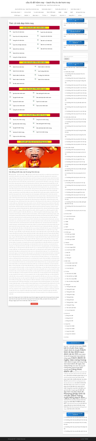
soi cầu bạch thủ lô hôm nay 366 (21, 246)
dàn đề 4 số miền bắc (46, 40)
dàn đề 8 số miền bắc (18, 53)
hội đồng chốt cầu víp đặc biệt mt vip (76, 156)
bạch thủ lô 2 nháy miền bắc (20, 36)
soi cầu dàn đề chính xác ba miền (73, 403)
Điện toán (35, 15)
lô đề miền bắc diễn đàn (17, 228)
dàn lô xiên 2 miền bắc (19, 75)
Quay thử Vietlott (70, 334)
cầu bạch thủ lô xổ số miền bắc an (48, 183)
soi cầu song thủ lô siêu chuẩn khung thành (40, 281)
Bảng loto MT (69, 318)
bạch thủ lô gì (55, 174)
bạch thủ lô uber (46, 178)
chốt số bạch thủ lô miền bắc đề (23, 199)
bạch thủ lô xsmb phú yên (40, 179)
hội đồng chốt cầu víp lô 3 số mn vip (75, 195)
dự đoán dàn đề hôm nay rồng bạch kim (76, 381)
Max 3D (68, 252)
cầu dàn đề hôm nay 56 (78, 371)
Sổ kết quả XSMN (70, 239)
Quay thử (71, 15)
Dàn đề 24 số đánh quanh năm (75, 375)
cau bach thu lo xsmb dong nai (31, 190)
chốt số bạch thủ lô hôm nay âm (19, 196)
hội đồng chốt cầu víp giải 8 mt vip (75, 159)
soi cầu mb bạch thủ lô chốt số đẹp (33, 267)
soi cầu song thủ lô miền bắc (42, 274)
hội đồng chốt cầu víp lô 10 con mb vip (76, 85)
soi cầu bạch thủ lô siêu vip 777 (41, 251)
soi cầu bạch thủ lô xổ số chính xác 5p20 (43, 253)
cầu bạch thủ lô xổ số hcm (33, 183)
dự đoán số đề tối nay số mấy (77, 384)
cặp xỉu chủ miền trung (19, 136)
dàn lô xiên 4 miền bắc (44, 67)
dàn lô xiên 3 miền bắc (19, 79)
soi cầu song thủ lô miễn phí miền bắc (31, 279)
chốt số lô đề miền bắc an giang (51, 208)
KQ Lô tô (62, 15)
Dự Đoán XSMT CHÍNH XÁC (77, 377)
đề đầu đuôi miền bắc (18, 83)
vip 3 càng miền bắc (43, 71)
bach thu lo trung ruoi (36, 178)
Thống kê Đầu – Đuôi (71, 302)
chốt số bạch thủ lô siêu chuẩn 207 (27, 201)
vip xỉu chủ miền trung (19, 119)
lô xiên (80, 390)
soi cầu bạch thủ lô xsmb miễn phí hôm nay (36, 262)
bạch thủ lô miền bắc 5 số (15, 176)
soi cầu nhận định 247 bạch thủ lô (49, 267)
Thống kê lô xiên (70, 292)
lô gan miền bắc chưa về (42, 233)
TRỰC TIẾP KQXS (51, 12)
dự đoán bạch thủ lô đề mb (47, 215)
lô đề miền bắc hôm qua (45, 228)
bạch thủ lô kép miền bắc (19, 44)
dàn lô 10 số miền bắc (43, 79)
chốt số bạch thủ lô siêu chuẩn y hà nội (27, 203)
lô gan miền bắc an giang (53, 231)
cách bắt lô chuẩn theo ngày (75, 347)
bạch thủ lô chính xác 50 (33, 174)
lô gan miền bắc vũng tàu (34, 238)
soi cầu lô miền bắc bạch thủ (51, 265)
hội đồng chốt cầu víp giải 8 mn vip (75, 192)
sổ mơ (80, 15)
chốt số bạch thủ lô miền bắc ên (38, 199)
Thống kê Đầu (69, 297)
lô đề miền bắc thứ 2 (41, 229)
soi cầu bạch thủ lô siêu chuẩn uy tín (26, 249)
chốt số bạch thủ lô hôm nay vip (19, 197)
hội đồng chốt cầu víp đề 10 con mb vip (76, 95)
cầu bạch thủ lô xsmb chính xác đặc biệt (41, 188)
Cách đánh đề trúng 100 (78, 365)
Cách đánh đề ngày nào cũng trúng (74, 365)
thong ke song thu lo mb (42, 292)
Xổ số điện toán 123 (71, 265)
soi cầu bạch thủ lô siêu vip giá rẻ (25, 253)
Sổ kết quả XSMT (70, 237)
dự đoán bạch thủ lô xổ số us (23, 221)
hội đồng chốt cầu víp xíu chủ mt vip (75, 177)
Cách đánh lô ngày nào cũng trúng (75, 358)
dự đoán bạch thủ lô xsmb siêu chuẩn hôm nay (31, 222)
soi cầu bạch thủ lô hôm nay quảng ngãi (39, 246)
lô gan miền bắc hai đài (16, 235)
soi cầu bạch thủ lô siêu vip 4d (26, 251)
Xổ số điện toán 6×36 (71, 263)
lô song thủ (18, 242)
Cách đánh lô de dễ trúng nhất (75, 355)
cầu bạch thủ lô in (31, 181)
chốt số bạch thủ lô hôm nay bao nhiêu (36, 196)
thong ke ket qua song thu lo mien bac (26, 292)
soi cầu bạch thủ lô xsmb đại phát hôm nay (31, 260)
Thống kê (53, 15)
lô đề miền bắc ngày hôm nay (18, 229)
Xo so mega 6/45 (70, 247)
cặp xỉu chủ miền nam (19, 105)
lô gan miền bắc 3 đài (41, 231)
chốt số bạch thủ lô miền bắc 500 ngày (37, 197)
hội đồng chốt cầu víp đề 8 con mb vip (76, 93)
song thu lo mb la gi (39, 288)
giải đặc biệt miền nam (19, 93)
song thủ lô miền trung (42, 119)
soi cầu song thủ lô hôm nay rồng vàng (49, 272)
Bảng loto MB (69, 315)
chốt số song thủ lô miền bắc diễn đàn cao (23, 212)
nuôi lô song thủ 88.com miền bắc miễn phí (41, 242)
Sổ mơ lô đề (28, 12)
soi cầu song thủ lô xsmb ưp (47, 285)
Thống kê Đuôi (70, 299)
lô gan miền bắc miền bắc (42, 235)
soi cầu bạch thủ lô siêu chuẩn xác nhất (45, 249)
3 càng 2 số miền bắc (43, 75)
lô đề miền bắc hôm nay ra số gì (31, 228)
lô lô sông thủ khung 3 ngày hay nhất (33, 240)
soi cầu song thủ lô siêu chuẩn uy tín (47, 283)
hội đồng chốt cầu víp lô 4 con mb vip (76, 111)
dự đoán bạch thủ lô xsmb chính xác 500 (40, 221)
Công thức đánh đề (73, 370)
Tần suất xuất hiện (71, 307)
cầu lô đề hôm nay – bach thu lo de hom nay (48, 2)
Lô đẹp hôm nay (50, 229)
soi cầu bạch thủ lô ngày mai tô (43, 247)
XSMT (71, 12)
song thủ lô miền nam (19, 109)
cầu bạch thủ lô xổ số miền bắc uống (21, 187)
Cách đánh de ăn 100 (74, 353)
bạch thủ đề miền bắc (46, 32)
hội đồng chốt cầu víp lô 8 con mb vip (76, 119)
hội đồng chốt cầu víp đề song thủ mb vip (76, 417)
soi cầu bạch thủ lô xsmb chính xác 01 (21, 258)
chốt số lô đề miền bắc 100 (23, 208)
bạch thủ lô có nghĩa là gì (45, 174)
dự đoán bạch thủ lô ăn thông (33, 215)
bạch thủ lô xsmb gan (18, 179)
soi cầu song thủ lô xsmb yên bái (29, 287)
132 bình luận (21, 174)
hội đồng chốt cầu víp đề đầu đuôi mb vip (76, 431)
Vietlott (26, 15)
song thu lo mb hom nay (27, 288)
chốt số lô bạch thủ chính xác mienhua (41, 206)
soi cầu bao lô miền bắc (43, 263)
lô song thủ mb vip (26, 242)
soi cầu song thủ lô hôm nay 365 (24, 271)
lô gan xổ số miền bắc (45, 238)
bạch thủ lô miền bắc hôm (28, 176)
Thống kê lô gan (70, 289)
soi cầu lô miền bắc (39, 265)
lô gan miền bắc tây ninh (18, 237)
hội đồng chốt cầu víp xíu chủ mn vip (76, 210)
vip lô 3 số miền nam (41, 101)
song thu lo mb (17, 288)
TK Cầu (44, 15)
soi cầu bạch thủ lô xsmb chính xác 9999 (40, 258)
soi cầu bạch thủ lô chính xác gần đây (20, 244)
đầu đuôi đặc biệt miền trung (44, 128)
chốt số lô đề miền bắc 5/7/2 (36, 208)
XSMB (59, 12)
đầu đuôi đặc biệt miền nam (43, 97)
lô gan (76, 390)
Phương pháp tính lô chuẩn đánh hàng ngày (74, 395)
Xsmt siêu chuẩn (75, 9)
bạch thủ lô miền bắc (18, 32)
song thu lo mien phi (37, 290)
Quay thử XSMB (70, 326)
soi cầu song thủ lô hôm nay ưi (16, 274)
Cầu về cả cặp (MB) (71, 278)
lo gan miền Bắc (18, 231)
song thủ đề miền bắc (46, 36)
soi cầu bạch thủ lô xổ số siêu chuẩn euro (39, 256)
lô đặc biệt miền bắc (47, 226)
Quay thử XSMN (70, 328)
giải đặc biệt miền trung (19, 123)
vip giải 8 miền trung (18, 128)
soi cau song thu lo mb (29, 274)
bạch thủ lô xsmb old (28, 179)
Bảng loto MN (69, 320)
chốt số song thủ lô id (41, 210)
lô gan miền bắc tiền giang (20, 238)
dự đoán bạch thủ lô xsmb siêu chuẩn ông (47, 224)
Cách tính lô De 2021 (75, 350)
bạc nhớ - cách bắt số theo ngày (73, 346)
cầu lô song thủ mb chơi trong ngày (30, 194)
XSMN (65, 12)
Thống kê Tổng (70, 305)
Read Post (34, 303)
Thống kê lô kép (70, 294)
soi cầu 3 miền (75, 402)
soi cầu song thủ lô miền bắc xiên (45, 278)
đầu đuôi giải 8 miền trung (43, 123)
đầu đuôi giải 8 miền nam (43, 93)
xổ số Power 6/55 (70, 250)
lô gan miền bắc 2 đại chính (28, 231)
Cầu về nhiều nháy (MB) (72, 281)
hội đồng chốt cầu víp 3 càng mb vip (75, 78)
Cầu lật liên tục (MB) (71, 276)
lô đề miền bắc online (30, 229)
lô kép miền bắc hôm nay (17, 240)
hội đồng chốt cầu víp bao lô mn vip (75, 182)
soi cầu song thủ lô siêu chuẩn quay (29, 283)
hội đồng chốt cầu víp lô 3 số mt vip (75, 161)
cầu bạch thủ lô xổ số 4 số (21, 183)
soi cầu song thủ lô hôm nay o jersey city (29, 272)
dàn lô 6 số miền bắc (18, 67)
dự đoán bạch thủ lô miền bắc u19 (32, 219)
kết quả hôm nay (80, 12)
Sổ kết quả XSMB (70, 234)
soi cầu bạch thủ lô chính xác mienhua (39, 244)
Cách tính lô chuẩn (72, 350)
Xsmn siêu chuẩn (15, 12)
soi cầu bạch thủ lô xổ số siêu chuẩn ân (20, 256)
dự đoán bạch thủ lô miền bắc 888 (47, 217)
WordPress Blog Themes (75, 438)
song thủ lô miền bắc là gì (26, 290)
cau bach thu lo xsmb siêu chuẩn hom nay (23, 192)
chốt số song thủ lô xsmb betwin (29, 213)
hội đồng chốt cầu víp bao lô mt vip (75, 149)
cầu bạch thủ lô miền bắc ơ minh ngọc (45, 181)
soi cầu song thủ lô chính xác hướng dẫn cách (36, 269)
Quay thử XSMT (70, 331)
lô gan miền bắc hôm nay (29, 235)
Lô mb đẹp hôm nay (47, 240)
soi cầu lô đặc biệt (15, 265)
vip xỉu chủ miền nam (42, 105)
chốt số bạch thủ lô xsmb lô (47, 204)
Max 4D (68, 255)
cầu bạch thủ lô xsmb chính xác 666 (22, 188)
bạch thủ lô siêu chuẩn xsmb (24, 178)
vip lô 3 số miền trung (42, 132)
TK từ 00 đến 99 (70, 310)
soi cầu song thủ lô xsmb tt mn (32, 285)
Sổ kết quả (17, 15)
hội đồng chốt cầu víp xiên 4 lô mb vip (76, 144)
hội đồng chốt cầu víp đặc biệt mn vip (76, 189)
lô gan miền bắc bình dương (16, 233)
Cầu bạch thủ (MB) (71, 273)
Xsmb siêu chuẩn (46, 9)
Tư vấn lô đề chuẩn (39, 12)
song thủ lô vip (12, 292)
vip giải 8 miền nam (18, 97)
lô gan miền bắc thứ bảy (41, 237)
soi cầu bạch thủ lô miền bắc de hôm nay (26, 247)
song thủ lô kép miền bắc (19, 57)
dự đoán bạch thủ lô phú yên (47, 219)
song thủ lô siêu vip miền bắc (50, 290)
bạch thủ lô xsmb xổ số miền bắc (19, 181)
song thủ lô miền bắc (18, 40)
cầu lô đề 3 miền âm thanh (74, 373)
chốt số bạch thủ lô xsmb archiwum (32, 204)
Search (66, 59)
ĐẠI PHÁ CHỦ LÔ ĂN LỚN (73, 409)
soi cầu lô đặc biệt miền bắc (27, 265)
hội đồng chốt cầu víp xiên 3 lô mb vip (76, 141)
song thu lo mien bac (49, 288)
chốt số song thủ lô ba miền (28, 210)
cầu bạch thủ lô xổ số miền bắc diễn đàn (32, 185)
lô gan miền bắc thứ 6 (29, 237)
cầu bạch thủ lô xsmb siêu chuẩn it (41, 192)
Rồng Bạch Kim (77, 397)
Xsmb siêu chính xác (60, 9)
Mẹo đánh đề (79, 392)
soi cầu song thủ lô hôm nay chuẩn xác (42, 271)
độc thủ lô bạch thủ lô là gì (36, 226)
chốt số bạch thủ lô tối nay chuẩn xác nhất (46, 203)
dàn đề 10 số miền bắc (46, 49)
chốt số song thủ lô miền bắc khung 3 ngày (44, 212)
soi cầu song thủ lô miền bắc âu (23, 276)
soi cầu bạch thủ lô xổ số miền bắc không (30, 254)
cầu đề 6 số (53, 192)
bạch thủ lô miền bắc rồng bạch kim (42, 176)
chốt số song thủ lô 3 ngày (15, 210)
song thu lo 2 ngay (48, 287)
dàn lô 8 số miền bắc (18, 71)
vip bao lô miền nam (18, 101)
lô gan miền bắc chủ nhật (29, 233)
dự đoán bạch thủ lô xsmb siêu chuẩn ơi (27, 224)
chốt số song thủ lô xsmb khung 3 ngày (47, 213)
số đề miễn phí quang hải (74, 407)
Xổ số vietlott (69, 244)
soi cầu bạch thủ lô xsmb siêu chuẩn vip (27, 263)
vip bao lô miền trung (18, 132)
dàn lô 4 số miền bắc (46, 44)
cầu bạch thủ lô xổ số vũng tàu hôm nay (40, 187)
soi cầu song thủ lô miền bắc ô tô (29, 278)
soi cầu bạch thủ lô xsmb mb (18, 262)
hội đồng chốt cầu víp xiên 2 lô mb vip (76, 139)
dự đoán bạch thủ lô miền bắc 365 (30, 217)
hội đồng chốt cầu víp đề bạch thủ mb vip (76, 420)
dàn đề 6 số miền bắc (18, 49)
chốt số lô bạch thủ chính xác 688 (23, 206)
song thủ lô (40, 287)
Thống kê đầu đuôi (71, 286)
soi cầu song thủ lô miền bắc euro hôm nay (41, 276)
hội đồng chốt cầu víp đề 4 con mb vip (76, 87)
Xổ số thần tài (69, 268)
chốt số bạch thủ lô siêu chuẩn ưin (43, 201)
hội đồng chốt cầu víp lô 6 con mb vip (76, 114)
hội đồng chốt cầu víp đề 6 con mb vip (76, 90)
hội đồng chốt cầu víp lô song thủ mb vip (24, 172)
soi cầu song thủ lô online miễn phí (49, 279)
